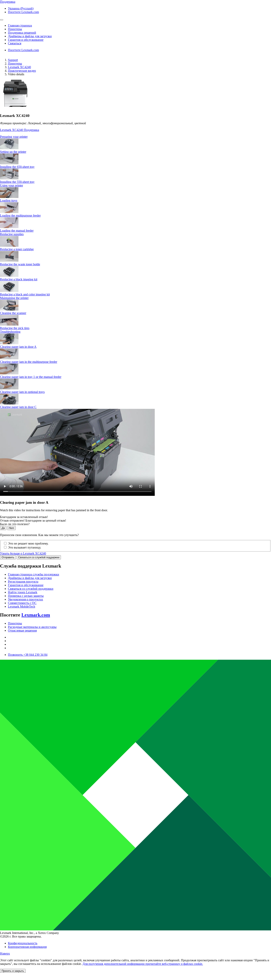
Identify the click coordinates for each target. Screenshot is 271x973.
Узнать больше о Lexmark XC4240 (23, 553)
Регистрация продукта (23, 581)
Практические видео (22, 70)
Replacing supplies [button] (12, 234)
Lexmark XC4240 (19, 67)
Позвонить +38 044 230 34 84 (27, 654)
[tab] (135, 137)
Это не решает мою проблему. (28, 543)
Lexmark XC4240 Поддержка (19, 130)
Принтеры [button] (15, 29)
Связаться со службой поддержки (38, 557)
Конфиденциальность (22, 943)
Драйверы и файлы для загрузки (30, 578)
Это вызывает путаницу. (24, 547)
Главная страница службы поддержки (33, 574)
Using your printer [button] (11, 185)
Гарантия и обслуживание (25, 585)
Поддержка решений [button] (22, 32)
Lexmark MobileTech (21, 606)
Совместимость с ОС (22, 603)
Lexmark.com (35, 614)
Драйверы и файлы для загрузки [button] (30, 36)
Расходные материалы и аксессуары (32, 627)
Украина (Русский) (21, 8)
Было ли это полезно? (15, 524)
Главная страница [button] (20, 25)
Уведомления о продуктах (25, 599)
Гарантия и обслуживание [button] (25, 39)
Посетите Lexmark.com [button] (23, 12)
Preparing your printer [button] (14, 136)
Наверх (5, 953)
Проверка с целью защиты (26, 595)
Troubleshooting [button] (10, 331)
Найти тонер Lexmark (22, 592)
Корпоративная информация (27, 946)
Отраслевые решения (22, 630)
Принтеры (15, 63)
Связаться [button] (14, 43)
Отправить (8, 557)
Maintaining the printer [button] (14, 298)
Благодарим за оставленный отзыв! (24, 517)
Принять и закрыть (13, 970)
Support (13, 60)
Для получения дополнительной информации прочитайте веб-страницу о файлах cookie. (143, 963)
